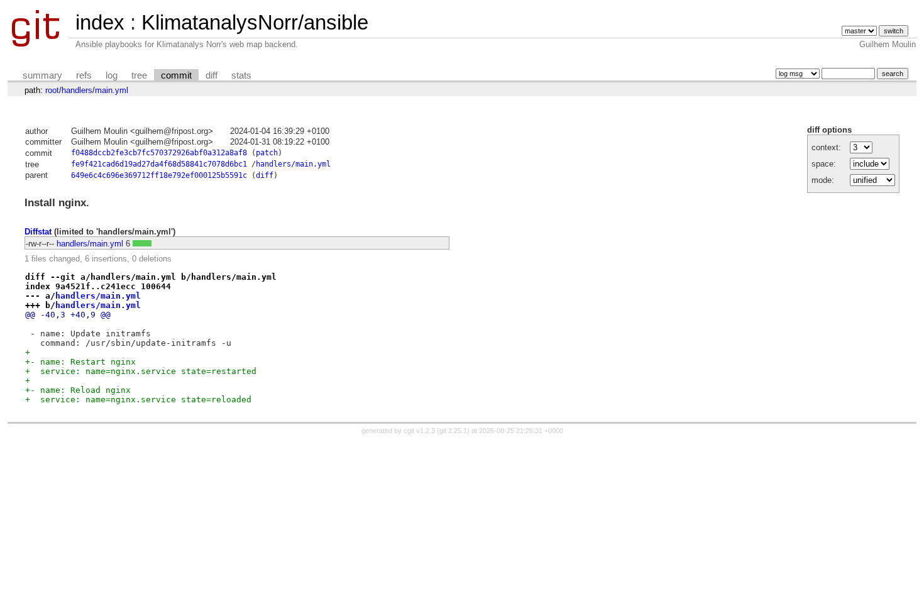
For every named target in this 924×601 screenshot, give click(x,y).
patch (267, 152)
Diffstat (38, 231)
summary (42, 75)
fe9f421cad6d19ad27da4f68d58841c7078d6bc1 (159, 164)
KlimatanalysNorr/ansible (254, 22)
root (52, 90)
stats (241, 75)
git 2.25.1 (453, 430)
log (112, 75)
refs (84, 75)
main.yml (111, 90)
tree (139, 75)
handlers (77, 90)
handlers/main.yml (293, 164)
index (99, 22)
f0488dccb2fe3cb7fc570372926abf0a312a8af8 (159, 152)
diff (211, 75)
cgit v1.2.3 (419, 430)
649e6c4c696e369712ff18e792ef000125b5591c (159, 175)
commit (176, 75)
